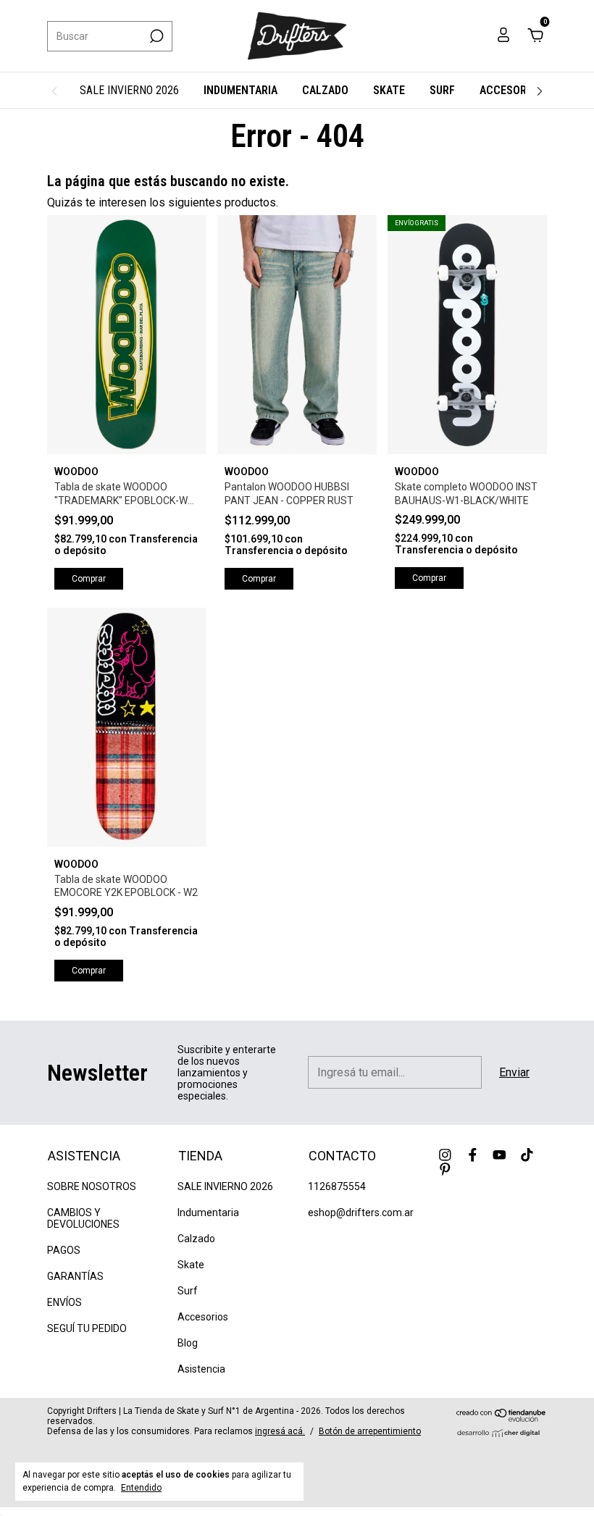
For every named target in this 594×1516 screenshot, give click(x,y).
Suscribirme (188, 261)
